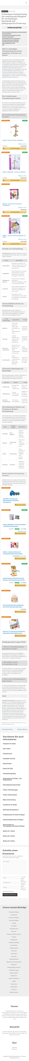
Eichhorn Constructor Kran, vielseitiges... (13, 140)
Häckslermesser (13, 986)
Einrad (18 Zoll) (8, 768)
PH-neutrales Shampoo (14, 912)
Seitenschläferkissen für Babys (13, 820)
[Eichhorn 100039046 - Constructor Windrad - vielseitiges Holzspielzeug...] (14, 162)
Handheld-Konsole (9, 758)
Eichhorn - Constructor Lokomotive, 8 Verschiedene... (12, 204)
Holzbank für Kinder (9, 744)
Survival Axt (14, 989)
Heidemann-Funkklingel (14, 942)
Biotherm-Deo (14, 975)
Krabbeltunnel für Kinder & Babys (14, 815)
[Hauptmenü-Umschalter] (26, 2)
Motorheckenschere (14, 992)
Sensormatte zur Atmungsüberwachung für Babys (14, 825)
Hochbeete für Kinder (10, 805)
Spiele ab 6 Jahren (9, 836)
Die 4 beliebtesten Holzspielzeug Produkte (11, 35)
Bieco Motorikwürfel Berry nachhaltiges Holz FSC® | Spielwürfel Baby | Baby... (13, 606)
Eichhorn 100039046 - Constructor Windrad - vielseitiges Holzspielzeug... (14, 525)
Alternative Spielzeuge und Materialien (10, 40)
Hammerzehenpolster (14, 959)
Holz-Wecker (14, 926)
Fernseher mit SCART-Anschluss (14, 934)
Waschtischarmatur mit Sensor (14, 967)
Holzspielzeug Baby (9, 773)
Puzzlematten (7, 753)
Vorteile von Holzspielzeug (8, 36)
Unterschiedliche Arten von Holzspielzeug (11, 38)
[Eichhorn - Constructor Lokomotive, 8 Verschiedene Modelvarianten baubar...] (14, 194)
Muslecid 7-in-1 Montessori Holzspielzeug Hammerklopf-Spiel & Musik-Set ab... (14, 632)
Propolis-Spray (14, 984)
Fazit (3, 44)
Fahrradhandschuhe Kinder (11, 785)
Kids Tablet (6, 748)
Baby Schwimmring (9, 800)
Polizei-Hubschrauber (10, 795)
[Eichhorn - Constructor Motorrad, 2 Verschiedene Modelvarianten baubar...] (14, 545)
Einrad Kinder (7, 763)
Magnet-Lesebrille (14, 973)
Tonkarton (14, 937)
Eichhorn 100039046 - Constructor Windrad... (14, 172)
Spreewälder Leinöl (14, 928)
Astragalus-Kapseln (14, 948)
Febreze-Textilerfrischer (14, 978)
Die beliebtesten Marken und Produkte (10, 41)
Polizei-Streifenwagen (10, 790)
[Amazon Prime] (22, 144)
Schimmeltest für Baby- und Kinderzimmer (12, 779)
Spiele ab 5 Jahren (9, 831)
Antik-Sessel (14, 950)
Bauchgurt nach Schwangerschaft (14, 962)
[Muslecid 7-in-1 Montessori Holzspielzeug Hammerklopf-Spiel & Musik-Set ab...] (14, 624)
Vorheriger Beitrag (7, 729)
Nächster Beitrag (22, 729)
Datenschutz (14, 1049)
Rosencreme (14, 956)
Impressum (14, 1047)
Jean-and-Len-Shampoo (14, 917)
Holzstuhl (14, 923)
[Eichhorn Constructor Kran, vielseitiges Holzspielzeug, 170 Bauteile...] (14, 130)
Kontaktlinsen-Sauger (14, 970)
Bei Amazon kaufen (15, 148)
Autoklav (14, 981)
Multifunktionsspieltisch (11, 810)
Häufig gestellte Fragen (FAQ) (8, 43)
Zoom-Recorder (14, 945)
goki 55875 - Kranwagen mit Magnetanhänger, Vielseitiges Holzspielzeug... (11, 500)
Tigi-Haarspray (14, 915)
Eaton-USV (13, 931)
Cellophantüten (14, 939)
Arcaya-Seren (14, 953)
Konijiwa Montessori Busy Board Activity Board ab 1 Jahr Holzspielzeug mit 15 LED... (14, 579)
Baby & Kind (5, 11)
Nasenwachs (14, 964)
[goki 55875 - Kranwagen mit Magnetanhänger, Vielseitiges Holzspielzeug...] (14, 493)
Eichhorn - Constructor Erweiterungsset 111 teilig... (14, 236)
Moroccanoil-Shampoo (14, 920)
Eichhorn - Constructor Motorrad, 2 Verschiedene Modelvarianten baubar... (13, 552)
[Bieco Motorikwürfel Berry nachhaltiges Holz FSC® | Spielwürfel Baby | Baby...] (14, 597)
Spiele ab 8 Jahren (9, 841)
